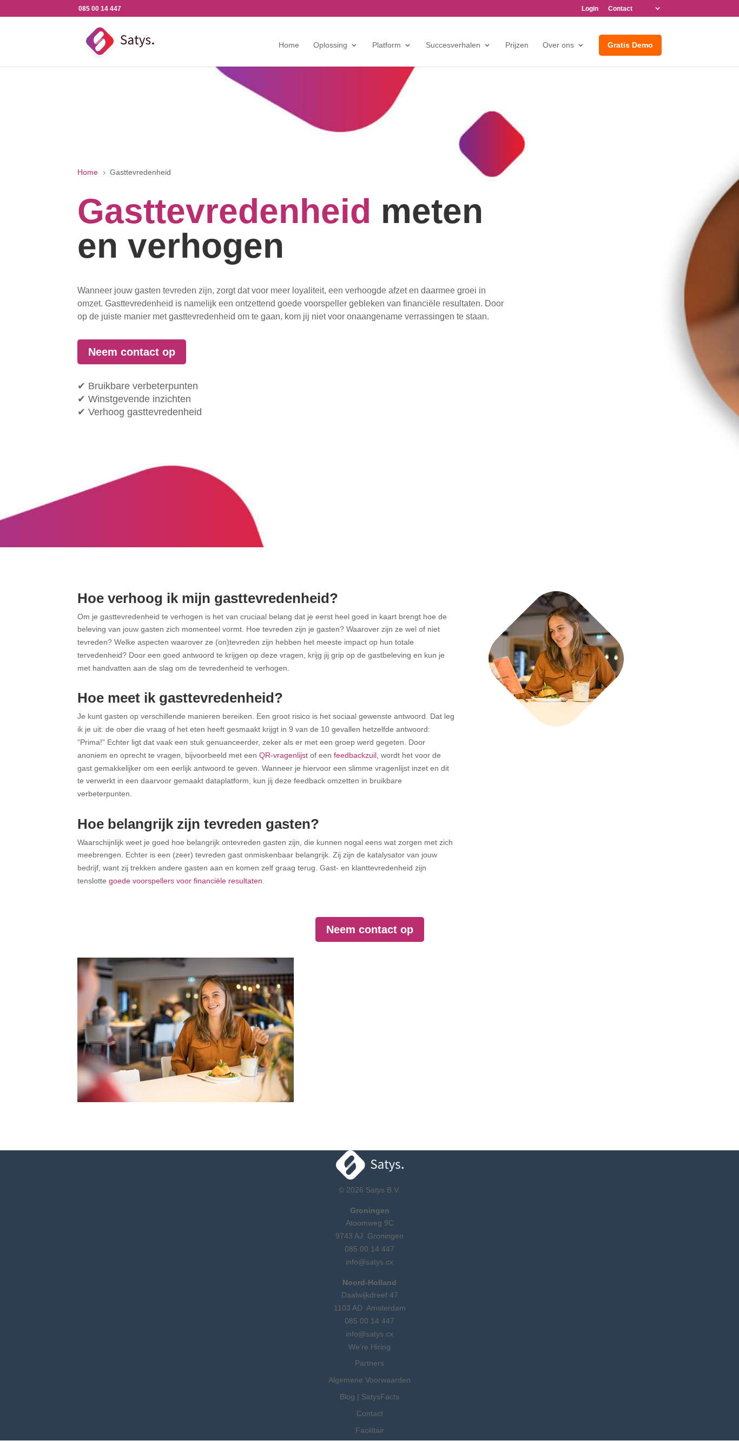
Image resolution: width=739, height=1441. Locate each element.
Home (289, 45)
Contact (620, 8)
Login (590, 8)
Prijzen (517, 45)
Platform (386, 45)
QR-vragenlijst (283, 755)
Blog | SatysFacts (369, 1396)
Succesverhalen (453, 45)
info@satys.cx (369, 1261)
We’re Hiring (369, 1346)
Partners (369, 1363)
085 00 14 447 (369, 1248)
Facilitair (369, 1430)
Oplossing (330, 45)
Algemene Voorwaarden (369, 1380)
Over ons (558, 45)
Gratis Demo (630, 45)
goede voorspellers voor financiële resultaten (185, 880)
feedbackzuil (355, 755)
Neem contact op (131, 352)
